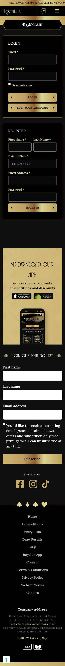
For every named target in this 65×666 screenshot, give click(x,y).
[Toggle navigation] (29, 11)
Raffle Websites (28, 638)
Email (13, 52)
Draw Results (32, 539)
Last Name (42, 139)
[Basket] (43, 11)
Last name (11, 386)
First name (12, 367)
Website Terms (32, 585)
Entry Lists (32, 532)
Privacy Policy (32, 577)
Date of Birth (18, 156)
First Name (17, 139)
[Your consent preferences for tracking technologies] (6, 659)
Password (16, 68)
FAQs (32, 547)
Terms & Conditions (32, 570)
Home (32, 516)
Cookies (32, 593)
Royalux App (32, 554)
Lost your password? (32, 107)
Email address (19, 173)
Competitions (32, 524)
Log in (32, 97)
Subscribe (32, 459)
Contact (32, 562)
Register (32, 207)
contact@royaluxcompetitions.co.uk (32, 624)
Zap (44, 638)
